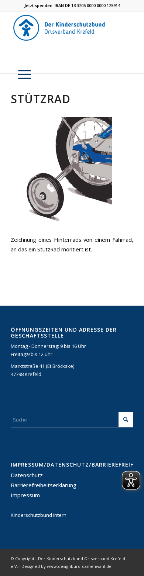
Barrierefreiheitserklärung (43, 485)
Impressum (25, 495)
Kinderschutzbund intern (38, 515)
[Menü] (21, 74)
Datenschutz (27, 475)
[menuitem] (21, 74)
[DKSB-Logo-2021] (60, 27)
